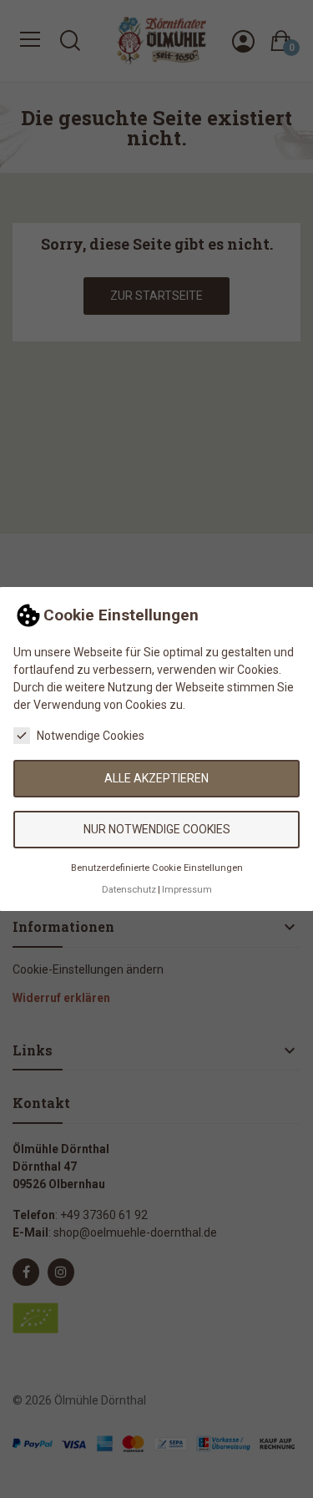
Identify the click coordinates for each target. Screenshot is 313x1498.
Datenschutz (129, 889)
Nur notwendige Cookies (156, 829)
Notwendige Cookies (90, 735)
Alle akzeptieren (156, 778)
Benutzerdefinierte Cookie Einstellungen (157, 868)
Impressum (187, 889)
